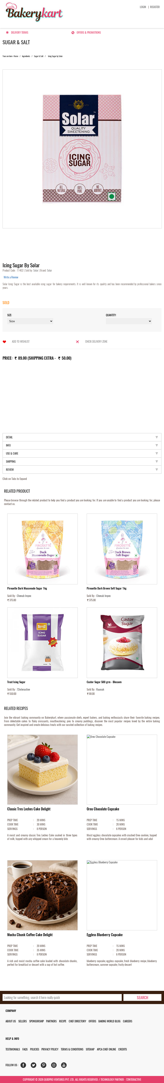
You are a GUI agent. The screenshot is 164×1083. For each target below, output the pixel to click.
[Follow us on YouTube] (65, 1066)
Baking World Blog (109, 1021)
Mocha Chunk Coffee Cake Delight (30, 935)
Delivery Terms (19, 32)
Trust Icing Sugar (16, 682)
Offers (92, 1021)
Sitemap (90, 1049)
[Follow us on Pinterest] (44, 1066)
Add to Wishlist (20, 341)
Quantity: (111, 315)
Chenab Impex (24, 596)
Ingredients (26, 56)
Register (155, 7)
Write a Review (11, 277)
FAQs (25, 1049)
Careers (127, 1021)
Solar (36, 270)
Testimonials (13, 1049)
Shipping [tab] (11, 461)
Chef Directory (77, 1021)
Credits (122, 1049)
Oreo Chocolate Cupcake (103, 809)
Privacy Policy (49, 1049)
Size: (9, 315)
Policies (34, 1049)
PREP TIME (12, 820)
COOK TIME (12, 824)
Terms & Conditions (72, 1049)
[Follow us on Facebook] (24, 1066)
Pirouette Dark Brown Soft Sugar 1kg (106, 588)
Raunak (100, 689)
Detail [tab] (9, 437)
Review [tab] (10, 469)
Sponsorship (36, 1021)
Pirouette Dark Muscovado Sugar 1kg (27, 588)
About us (11, 1021)
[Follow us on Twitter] (34, 1066)
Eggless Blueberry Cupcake (105, 935)
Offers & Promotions (89, 32)
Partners (51, 1021)
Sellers (22, 1021)
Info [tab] (8, 445)
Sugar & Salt (38, 56)
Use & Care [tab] (12, 453)
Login (143, 7)
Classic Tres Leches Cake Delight (28, 809)
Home (16, 56)
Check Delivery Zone (96, 341)
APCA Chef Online (106, 1049)
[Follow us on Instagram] (55, 1066)
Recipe (62, 1021)
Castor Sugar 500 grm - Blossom (104, 682)
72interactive (23, 689)
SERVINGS (12, 829)
